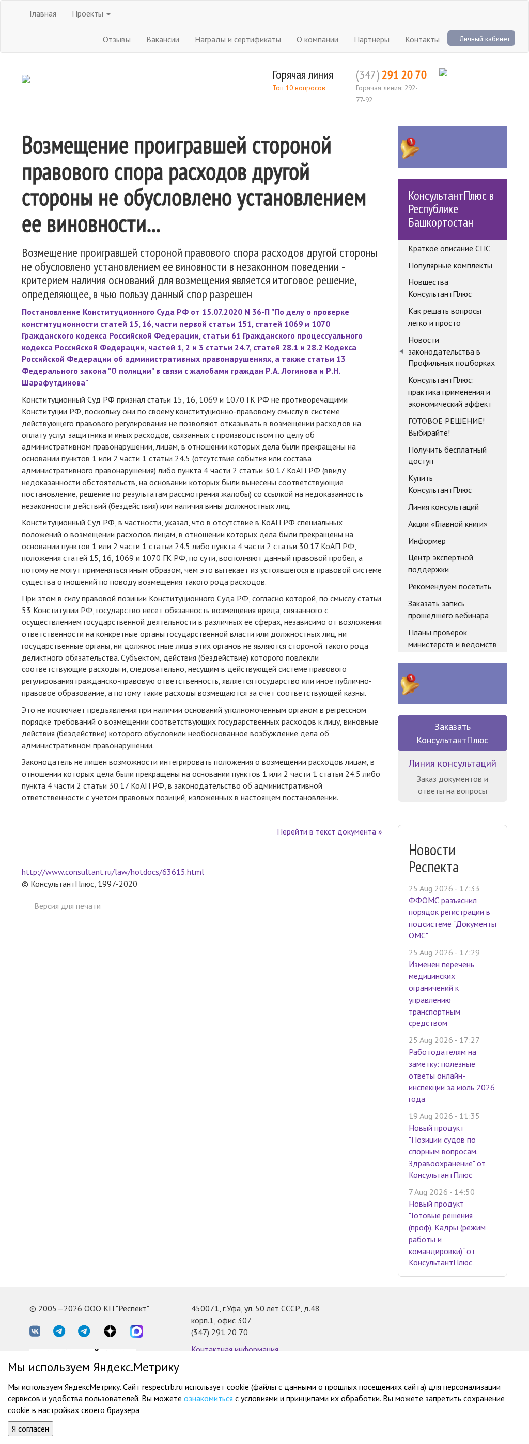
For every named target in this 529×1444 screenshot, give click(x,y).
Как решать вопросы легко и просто (444, 317)
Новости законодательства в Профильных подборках (451, 351)
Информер (427, 541)
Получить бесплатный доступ (447, 455)
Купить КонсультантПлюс (440, 484)
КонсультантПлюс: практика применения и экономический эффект (450, 392)
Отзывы (117, 39)
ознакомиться (208, 1398)
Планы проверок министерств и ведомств (452, 638)
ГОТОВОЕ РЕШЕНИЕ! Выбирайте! (446, 426)
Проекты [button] (88, 13)
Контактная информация (234, 1349)
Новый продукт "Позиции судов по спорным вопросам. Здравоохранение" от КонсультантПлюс (447, 1151)
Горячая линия (302, 75)
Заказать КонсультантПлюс (452, 733)
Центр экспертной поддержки (440, 563)
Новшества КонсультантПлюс (440, 288)
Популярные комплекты (450, 265)
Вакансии (162, 39)
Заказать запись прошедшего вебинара (448, 609)
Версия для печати (67, 906)
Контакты (422, 39)
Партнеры (372, 39)
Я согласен (30, 1428)
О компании (317, 39)
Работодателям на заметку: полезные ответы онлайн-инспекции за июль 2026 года (452, 1075)
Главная (42, 13)
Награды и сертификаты (238, 39)
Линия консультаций (443, 507)
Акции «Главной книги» (448, 524)
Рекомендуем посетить (449, 586)
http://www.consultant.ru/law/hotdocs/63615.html (113, 872)
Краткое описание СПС (449, 248)
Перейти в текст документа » (329, 831)
